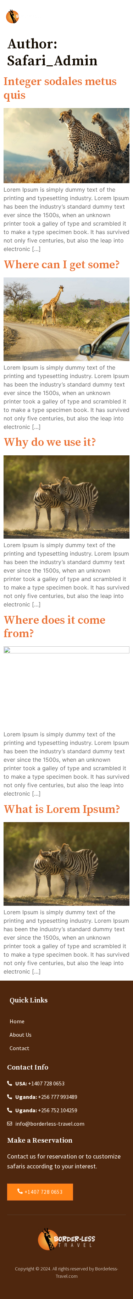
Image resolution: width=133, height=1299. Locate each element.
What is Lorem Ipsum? (62, 810)
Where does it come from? (54, 627)
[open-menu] (125, 16)
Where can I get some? (62, 265)
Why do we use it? (50, 443)
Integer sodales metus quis (60, 88)
